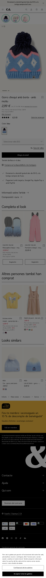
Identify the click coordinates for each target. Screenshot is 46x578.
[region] (23, 563)
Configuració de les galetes (23, 567)
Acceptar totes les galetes (23, 574)
